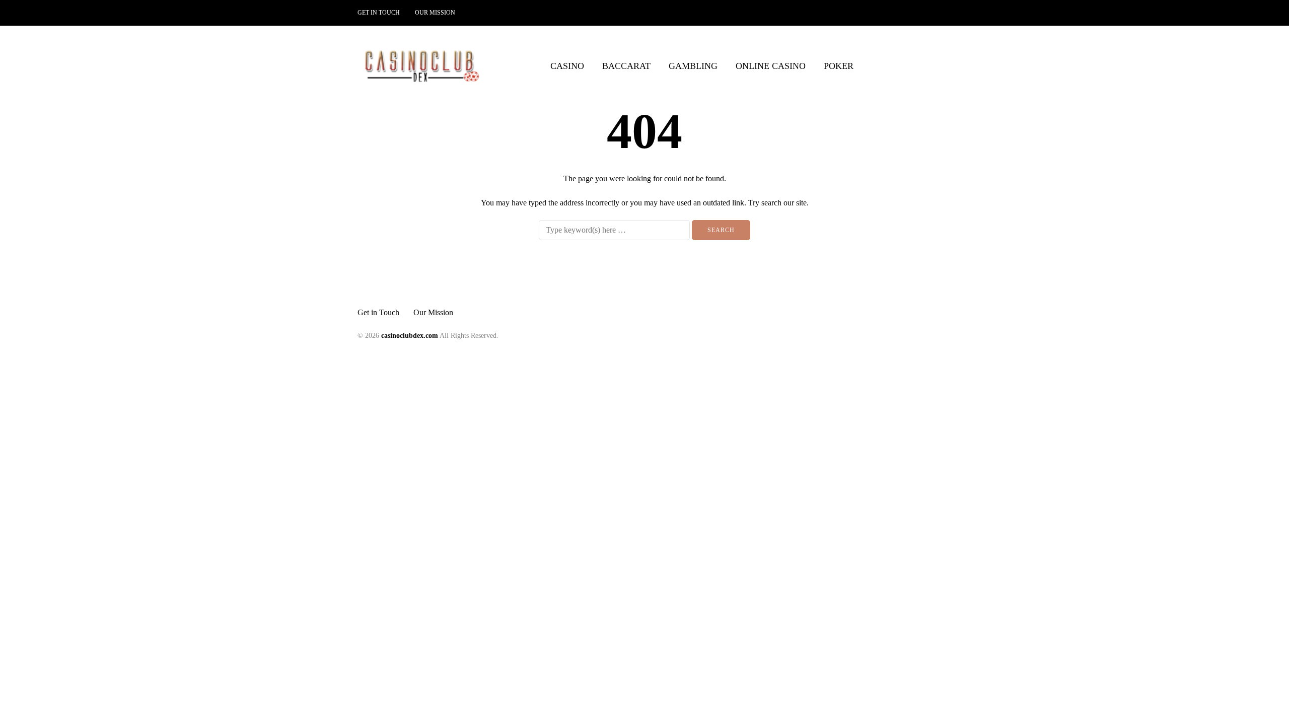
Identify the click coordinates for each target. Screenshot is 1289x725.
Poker (838, 66)
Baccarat (626, 66)
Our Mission (435, 12)
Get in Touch (378, 12)
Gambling (693, 66)
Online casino (771, 66)
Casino (567, 66)
